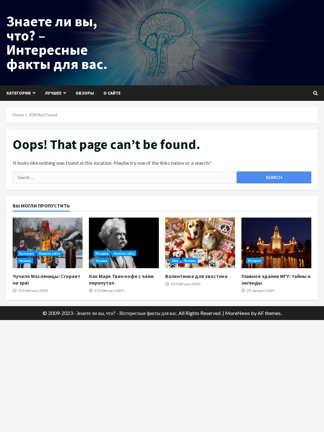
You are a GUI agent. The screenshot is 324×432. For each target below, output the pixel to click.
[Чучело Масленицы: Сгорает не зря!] (48, 243)
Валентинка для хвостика (200, 243)
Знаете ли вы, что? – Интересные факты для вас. (57, 42)
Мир (175, 260)
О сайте (112, 93)
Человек (25, 260)
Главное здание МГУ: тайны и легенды (276, 243)
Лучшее (53, 93)
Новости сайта (49, 253)
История (102, 253)
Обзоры (85, 93)
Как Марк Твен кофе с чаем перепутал (124, 243)
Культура (26, 253)
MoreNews (237, 313)
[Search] (315, 93)
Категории (18, 93)
